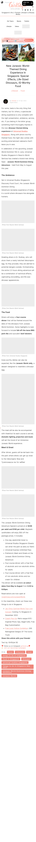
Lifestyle (8, 26)
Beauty (19, 21)
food (30, 652)
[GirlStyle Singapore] (18, 5)
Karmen (14, 100)
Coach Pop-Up (11, 618)
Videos (17, 26)
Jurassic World (9, 676)
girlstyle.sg (24, 646)
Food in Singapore (11, 659)
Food (22, 91)
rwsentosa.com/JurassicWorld (13, 597)
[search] (33, 7)
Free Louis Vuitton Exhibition (16, 628)
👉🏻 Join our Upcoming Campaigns (13, 648)
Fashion (26, 21)
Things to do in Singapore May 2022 (16, 666)
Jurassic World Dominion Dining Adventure (17, 671)
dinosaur (26, 659)
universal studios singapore (15, 662)
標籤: (3, 652)
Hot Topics (10, 21)
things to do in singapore (14, 655)
